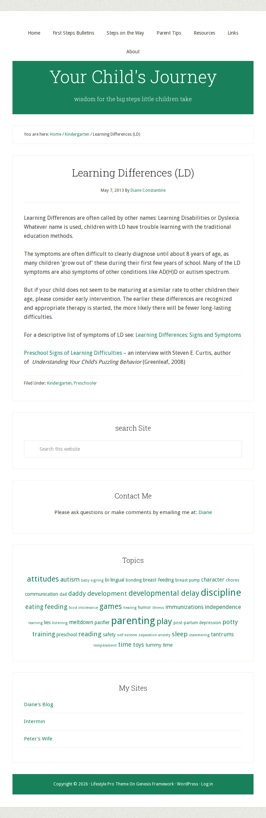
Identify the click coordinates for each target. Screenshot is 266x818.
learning (35, 623)
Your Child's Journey (133, 76)
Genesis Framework (155, 784)
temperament (105, 645)
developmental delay (163, 593)
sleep (180, 634)
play (164, 621)
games (110, 606)
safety (109, 634)
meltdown (81, 622)
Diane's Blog (38, 704)
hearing (129, 607)
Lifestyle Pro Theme (109, 784)
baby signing (92, 580)
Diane (205, 512)
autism (70, 579)
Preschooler (85, 383)
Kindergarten (59, 383)
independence (223, 607)
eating (34, 606)
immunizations (185, 607)
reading (89, 634)
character (212, 580)
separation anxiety (154, 635)
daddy (77, 593)
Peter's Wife (38, 739)
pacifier (102, 622)
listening (60, 623)
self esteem (127, 635)
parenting (133, 621)
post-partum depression (197, 622)
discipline (221, 592)
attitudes (43, 578)
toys (138, 644)
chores (232, 580)
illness (158, 607)
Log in (207, 784)
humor (144, 607)
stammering (199, 635)
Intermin (34, 721)
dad (63, 594)
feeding (56, 607)
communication (41, 594)
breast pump (187, 580)
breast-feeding (158, 580)
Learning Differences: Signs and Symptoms (188, 335)
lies (47, 622)
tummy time (158, 645)
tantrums (222, 634)
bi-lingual (114, 580)
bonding (134, 580)
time (125, 644)
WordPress (187, 784)
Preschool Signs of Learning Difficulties (73, 353)
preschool (66, 634)
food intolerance (83, 607)
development (107, 593)
